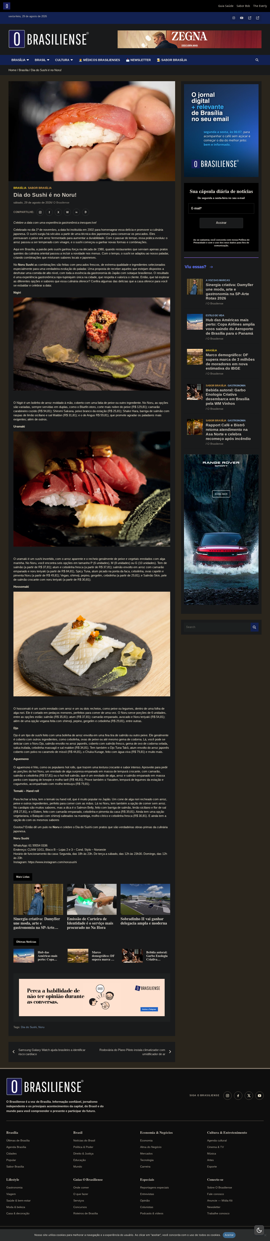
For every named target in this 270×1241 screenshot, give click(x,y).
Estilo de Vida (215, 315)
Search (255, 627)
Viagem (11, 1194)
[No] (265, 1235)
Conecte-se (215, 1179)
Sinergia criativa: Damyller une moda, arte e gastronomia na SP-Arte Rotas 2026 (229, 291)
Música (211, 1153)
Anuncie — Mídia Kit (219, 1200)
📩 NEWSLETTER (138, 60)
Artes (210, 1160)
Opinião (145, 1200)
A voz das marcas (218, 280)
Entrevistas (147, 1194)
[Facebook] (238, 1095)
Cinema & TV (215, 1147)
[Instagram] (227, 1095)
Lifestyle (12, 1179)
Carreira (145, 1166)
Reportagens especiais (154, 1187)
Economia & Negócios (156, 1132)
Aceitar (229, 1234)
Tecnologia (147, 1160)
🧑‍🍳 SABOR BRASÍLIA (172, 60)
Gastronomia (237, 385)
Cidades (11, 1153)
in (76, 212)
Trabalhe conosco (218, 1213)
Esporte (212, 1166)
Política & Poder (83, 1147)
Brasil (40, 60)
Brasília (18, 60)
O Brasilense (61, 202)
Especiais (147, 1179)
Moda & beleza (15, 1207)
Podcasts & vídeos (151, 1213)
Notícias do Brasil (84, 1140)
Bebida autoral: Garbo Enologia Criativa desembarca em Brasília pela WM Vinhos (227, 397)
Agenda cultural (217, 1140)
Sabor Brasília (40, 187)
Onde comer (81, 1187)
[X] (249, 1095)
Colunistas (146, 1207)
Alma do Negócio (150, 1147)
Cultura (62, 60)
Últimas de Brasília (18, 1140)
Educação (79, 1160)
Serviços (78, 1200)
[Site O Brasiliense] (85, 212)
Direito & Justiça (83, 1153)
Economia (146, 1140)
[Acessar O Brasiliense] (91, 997)
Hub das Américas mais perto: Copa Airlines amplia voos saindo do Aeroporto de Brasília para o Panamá (230, 326)
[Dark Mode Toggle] (259, 1230)
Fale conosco (215, 1194)
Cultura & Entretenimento (227, 1132)
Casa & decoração (17, 1213)
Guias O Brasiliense (88, 1179)
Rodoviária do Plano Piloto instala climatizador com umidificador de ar (132, 1052)
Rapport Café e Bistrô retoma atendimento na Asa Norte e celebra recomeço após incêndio (228, 432)
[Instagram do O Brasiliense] (40, 212)
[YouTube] (259, 1095)
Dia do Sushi (29, 1027)
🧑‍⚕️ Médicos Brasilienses (99, 60)
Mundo (77, 1166)
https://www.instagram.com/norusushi (52, 862)
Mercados (146, 1153)
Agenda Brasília (16, 1147)
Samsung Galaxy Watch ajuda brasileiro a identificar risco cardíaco (51, 1052)
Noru (41, 1027)
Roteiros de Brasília (85, 1213)
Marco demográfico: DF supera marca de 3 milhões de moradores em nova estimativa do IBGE (230, 361)
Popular (11, 1160)
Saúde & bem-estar (18, 1200)
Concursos (80, 1207)
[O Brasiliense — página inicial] (46, 1086)
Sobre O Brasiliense (219, 1187)
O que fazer (80, 1194)
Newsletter (213, 1207)
